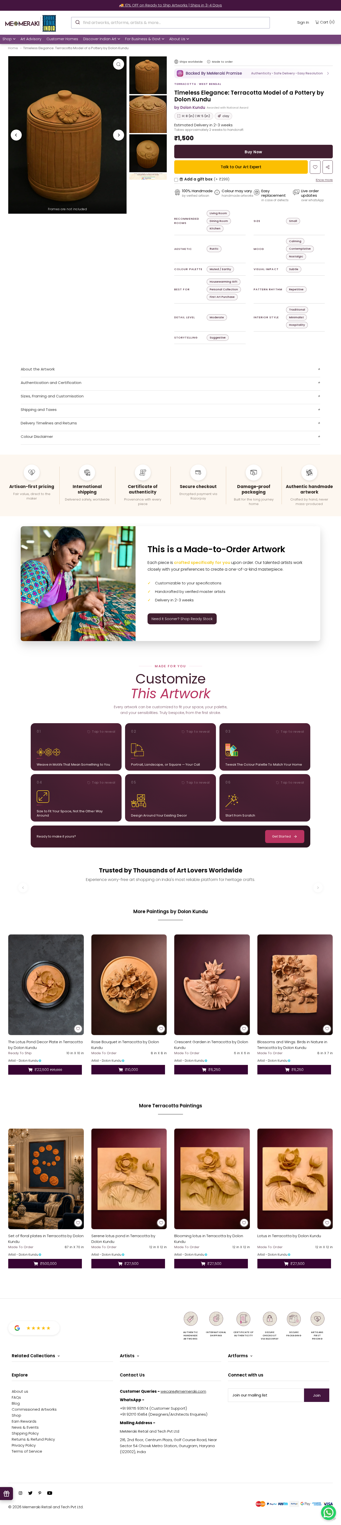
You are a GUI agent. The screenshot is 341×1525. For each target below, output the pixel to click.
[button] (253, 73)
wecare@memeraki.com (183, 1391)
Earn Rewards (24, 1421)
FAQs (16, 1397)
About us (20, 1391)
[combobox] (170, 22)
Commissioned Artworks (34, 1409)
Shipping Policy (25, 1433)
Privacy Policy (24, 1445)
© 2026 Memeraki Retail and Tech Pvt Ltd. (45, 1507)
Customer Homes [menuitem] (62, 38)
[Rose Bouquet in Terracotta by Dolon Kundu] (129, 984)
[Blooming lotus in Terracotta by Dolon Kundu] (212, 1179)
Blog (16, 1403)
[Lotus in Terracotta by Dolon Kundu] (295, 1179)
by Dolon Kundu (189, 107)
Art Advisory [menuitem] (30, 38)
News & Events (25, 1427)
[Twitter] (30, 1494)
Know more (324, 180)
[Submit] (77, 21)
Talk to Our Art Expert (241, 166)
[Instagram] (20, 1494)
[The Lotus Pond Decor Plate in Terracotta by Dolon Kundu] (46, 984)
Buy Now (253, 152)
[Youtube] (49, 1494)
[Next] (118, 135)
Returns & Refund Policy (33, 1439)
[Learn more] (209, 62)
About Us (177, 38)
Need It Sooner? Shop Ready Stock (182, 618)
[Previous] (16, 135)
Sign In (303, 22)
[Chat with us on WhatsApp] (328, 1512)
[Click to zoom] (118, 64)
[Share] (328, 167)
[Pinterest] (39, 1494)
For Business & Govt (143, 38)
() (327, 22)
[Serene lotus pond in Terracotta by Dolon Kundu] (129, 1179)
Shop (7, 38)
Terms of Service (27, 1451)
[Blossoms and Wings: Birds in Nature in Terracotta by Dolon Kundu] (295, 984)
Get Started (281, 836)
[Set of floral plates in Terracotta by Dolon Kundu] (46, 1179)
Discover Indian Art (99, 38)
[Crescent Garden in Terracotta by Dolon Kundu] (212, 984)
